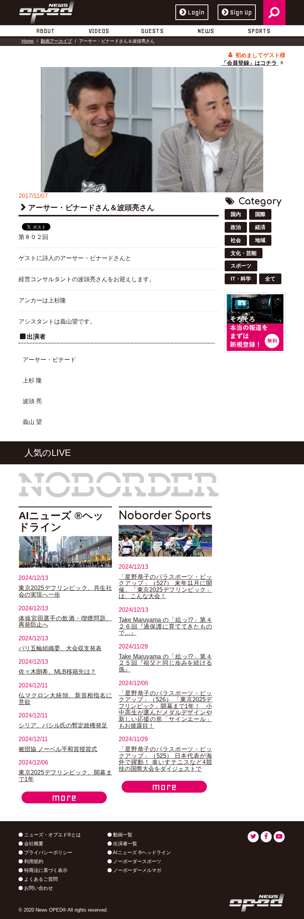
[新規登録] (255, 322)
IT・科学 (241, 279)
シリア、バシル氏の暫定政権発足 (63, 725)
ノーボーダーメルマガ (136, 870)
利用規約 (33, 861)
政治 (236, 227)
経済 (260, 227)
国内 (236, 214)
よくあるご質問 (40, 879)
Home (28, 41)
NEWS (205, 31)
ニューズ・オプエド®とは (52, 834)
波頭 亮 (32, 401)
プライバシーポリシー (47, 852)
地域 (260, 240)
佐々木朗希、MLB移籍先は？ (57, 671)
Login (196, 12)
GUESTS (152, 31)
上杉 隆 (32, 380)
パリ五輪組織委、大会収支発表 (60, 648)
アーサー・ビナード (49, 359)
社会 (236, 240)
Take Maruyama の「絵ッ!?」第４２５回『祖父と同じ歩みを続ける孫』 (165, 663)
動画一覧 (122, 834)
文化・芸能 (244, 253)
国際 (260, 214)
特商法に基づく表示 (45, 870)
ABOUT (45, 31)
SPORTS (259, 31)
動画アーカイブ (56, 41)
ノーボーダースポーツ (136, 861)
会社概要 (33, 843)
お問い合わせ (38, 888)
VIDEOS (99, 31)
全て (270, 279)
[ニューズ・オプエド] (47, 11)
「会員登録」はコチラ (249, 63)
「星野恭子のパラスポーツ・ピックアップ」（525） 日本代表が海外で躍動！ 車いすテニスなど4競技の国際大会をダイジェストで (165, 759)
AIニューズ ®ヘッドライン (141, 852)
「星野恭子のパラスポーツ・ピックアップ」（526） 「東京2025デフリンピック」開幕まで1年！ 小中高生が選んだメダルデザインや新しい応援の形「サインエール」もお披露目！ (165, 709)
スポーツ (241, 266)
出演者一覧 (124, 843)
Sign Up (241, 12)
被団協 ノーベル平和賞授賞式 (58, 749)
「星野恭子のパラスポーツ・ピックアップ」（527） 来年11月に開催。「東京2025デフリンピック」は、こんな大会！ (165, 587)
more (64, 797)
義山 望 (32, 422)
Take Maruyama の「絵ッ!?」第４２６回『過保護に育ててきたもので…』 (165, 626)
